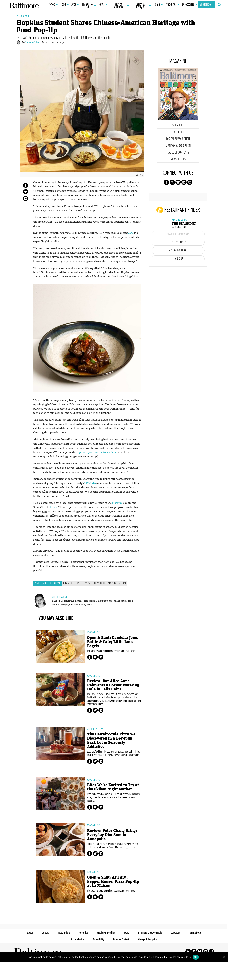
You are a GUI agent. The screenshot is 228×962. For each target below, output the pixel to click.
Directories (188, 4)
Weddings (171, 4)
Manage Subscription (178, 145)
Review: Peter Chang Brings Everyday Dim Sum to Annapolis (112, 835)
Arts (73, 4)
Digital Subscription (178, 139)
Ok (195, 957)
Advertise (83, 932)
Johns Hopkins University (105, 583)
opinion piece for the (98, 452)
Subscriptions (64, 932)
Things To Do (87, 6)
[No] (223, 957)
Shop (52, 4)
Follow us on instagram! (189, 182)
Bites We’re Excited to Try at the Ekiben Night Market (113, 787)
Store (126, 932)
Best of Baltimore (118, 6)
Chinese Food (68, 583)
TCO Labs (90, 483)
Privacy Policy (77, 939)
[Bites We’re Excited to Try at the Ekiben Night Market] (60, 793)
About (30, 932)
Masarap (117, 503)
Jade (131, 233)
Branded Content (121, 939)
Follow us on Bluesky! (178, 182)
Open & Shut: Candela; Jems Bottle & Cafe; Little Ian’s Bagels (112, 642)
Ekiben (53, 507)
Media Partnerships (106, 932)
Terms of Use (195, 932)
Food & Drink (54, 583)
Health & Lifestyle (140, 6)
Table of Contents (178, 152)
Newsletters (178, 159)
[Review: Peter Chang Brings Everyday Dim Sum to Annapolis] (60, 839)
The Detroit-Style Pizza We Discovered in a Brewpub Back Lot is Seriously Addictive (111, 740)
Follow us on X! (172, 182)
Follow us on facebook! (166, 182)
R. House (122, 583)
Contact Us (175, 932)
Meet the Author (59, 597)
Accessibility (98, 939)
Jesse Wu (87, 583)
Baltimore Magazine (24, 5)
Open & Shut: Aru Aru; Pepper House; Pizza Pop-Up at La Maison (113, 881)
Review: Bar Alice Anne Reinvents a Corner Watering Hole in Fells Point (113, 685)
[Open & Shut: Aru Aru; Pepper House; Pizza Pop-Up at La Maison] (60, 886)
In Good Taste (22, 16)
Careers (45, 932)
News (101, 4)
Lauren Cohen (32, 42)
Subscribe (205, 4)
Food (63, 4)
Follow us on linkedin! (184, 182)
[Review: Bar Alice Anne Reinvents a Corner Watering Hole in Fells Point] (60, 689)
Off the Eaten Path (96, 729)
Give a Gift (178, 132)
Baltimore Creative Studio (150, 932)
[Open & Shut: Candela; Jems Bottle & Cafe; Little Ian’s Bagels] (60, 646)
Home (156, 4)
